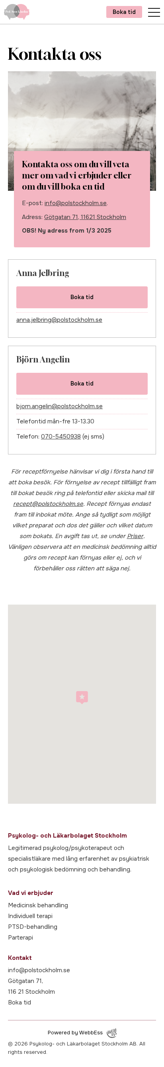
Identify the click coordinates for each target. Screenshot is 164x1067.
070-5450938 (61, 437)
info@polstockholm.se (76, 203)
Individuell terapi (30, 916)
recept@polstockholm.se (48, 504)
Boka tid (124, 12)
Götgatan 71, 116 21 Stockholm (31, 986)
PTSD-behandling (32, 927)
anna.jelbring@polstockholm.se (59, 320)
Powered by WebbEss (75, 1032)
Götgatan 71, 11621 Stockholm (85, 217)
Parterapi (20, 938)
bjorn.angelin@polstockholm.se (59, 406)
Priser (135, 536)
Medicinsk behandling (38, 905)
